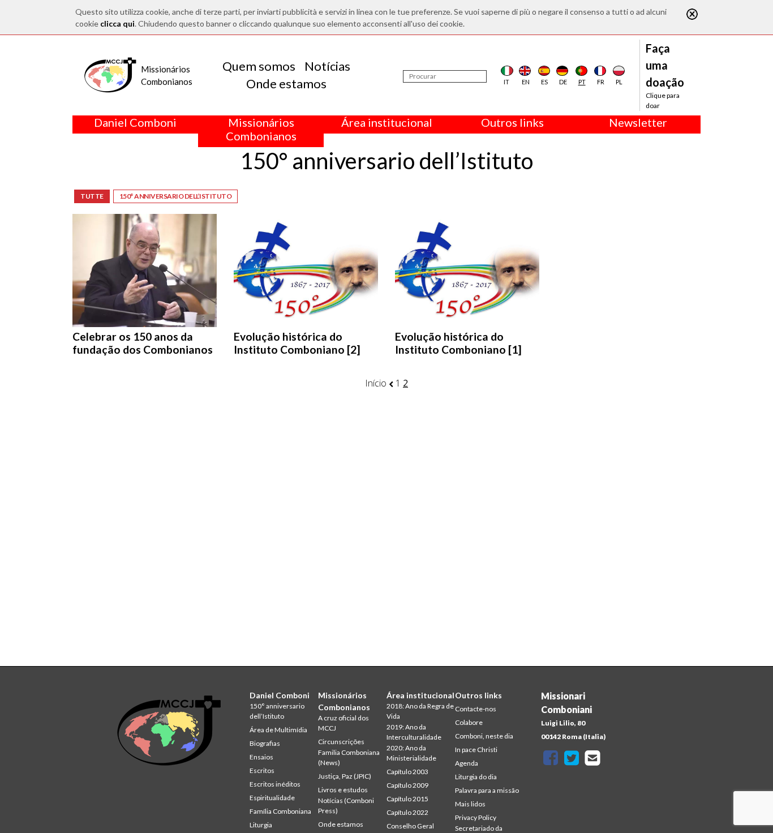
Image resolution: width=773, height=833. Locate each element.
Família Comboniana (280, 811)
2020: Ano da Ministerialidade (411, 753)
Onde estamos (286, 83)
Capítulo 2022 (407, 812)
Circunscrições (341, 741)
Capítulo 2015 (407, 799)
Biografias (265, 743)
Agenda (466, 763)
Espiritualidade (272, 797)
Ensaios (261, 757)
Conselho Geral (410, 826)
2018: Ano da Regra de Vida (420, 711)
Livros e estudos (343, 789)
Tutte (92, 196)
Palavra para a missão (487, 790)
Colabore (469, 722)
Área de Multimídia (278, 729)
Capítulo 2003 (407, 771)
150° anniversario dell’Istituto (175, 196)
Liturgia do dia (476, 776)
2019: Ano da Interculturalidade (413, 732)
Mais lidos (470, 804)
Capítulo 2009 (407, 785)
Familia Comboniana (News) (349, 757)
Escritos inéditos (275, 784)
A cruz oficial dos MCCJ (343, 723)
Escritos (262, 770)
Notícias (327, 66)
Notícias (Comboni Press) (346, 805)
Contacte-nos (475, 709)
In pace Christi (476, 749)
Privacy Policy (475, 817)
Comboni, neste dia (484, 736)
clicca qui (117, 23)
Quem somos (258, 66)
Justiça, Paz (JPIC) (344, 776)
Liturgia (261, 825)
